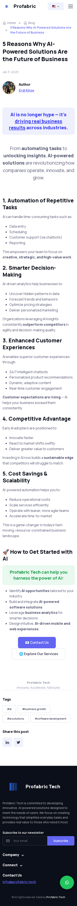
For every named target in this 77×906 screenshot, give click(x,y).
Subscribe (60, 841)
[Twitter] (18, 742)
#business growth (34, 709)
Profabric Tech (55, 897)
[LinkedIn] (7, 742)
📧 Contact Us (37, 642)
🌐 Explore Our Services (38, 653)
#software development (50, 718)
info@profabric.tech (19, 881)
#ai (9, 709)
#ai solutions (15, 718)
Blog (31, 23)
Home (11, 23)
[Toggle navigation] (70, 6)
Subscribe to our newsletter (23, 833)
